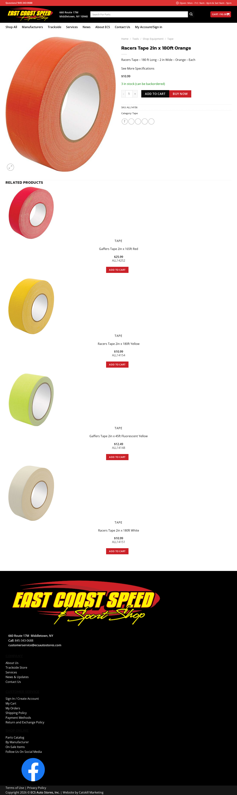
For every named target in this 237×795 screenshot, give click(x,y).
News (87, 27)
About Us (12, 663)
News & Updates (17, 677)
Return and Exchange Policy (25, 722)
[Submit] (191, 14)
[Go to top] (229, 790)
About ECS (102, 27)
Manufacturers (32, 27)
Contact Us (122, 27)
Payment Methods (18, 718)
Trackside (54, 27)
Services (72, 27)
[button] (10, 167)
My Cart (11, 703)
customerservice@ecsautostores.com (34, 645)
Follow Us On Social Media (24, 752)
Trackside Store (16, 667)
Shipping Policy (16, 713)
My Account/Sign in (148, 27)
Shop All (11, 27)
